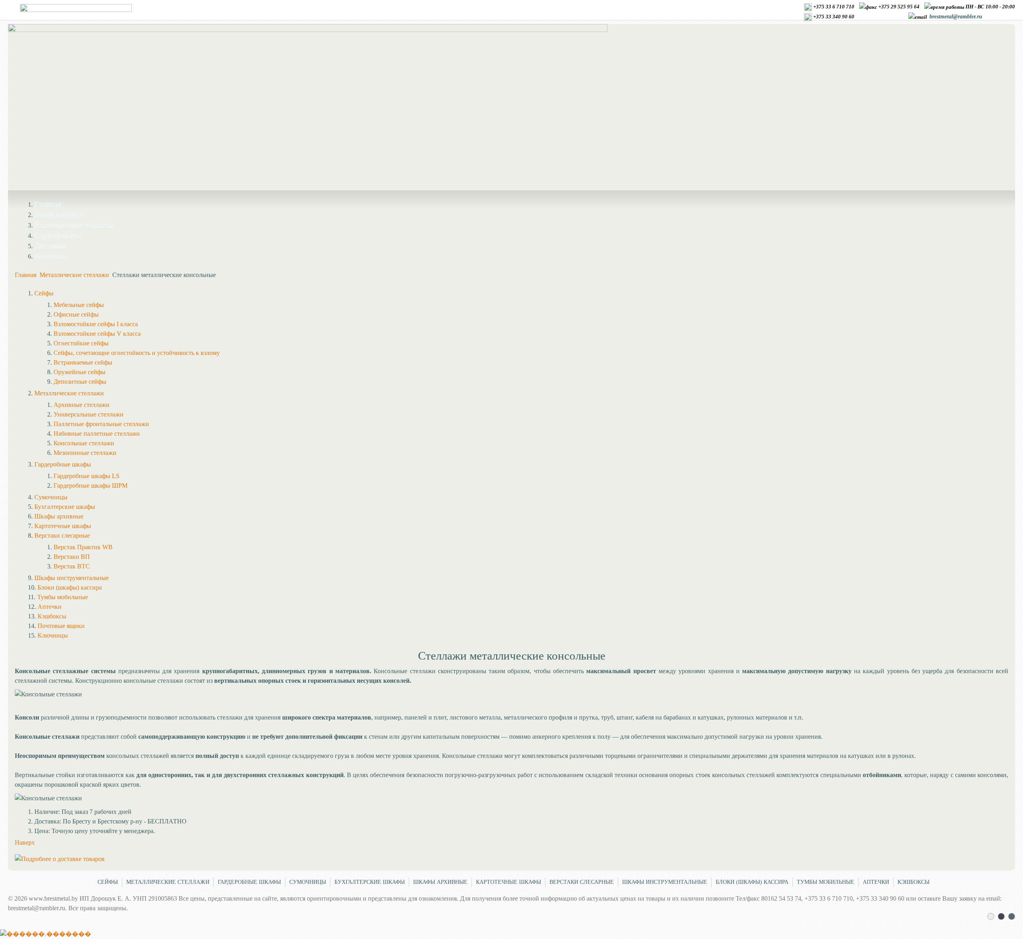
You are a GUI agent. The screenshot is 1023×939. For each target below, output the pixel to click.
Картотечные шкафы (508, 882)
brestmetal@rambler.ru (955, 17)
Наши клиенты (59, 214)
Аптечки (876, 882)
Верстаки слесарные (581, 882)
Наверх (25, 842)
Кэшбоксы (913, 882)
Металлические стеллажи (75, 274)
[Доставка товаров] (60, 858)
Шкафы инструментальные (664, 882)
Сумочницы (307, 882)
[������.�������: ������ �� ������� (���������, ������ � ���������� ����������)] (45, 934)
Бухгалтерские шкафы (369, 882)
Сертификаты (57, 235)
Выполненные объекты (73, 224)
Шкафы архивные (440, 882)
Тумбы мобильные (825, 882)
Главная (47, 203)
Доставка (50, 245)
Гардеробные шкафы (249, 882)
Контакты (51, 255)
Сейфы (108, 882)
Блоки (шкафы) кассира (752, 882)
